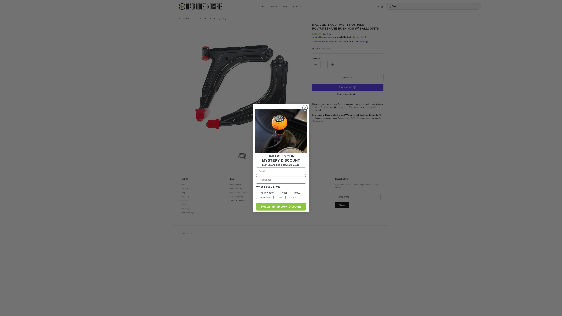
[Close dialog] (305, 107)
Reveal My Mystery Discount (281, 206)
